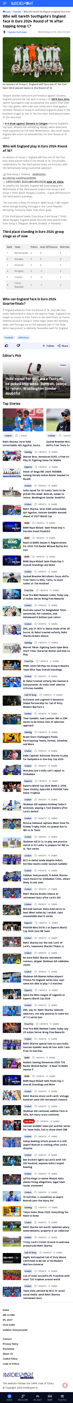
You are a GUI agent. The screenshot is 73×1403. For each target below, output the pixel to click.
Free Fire (28, 590)
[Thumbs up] (6, 345)
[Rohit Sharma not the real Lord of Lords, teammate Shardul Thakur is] (12, 942)
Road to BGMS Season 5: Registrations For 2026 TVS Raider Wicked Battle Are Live (45, 546)
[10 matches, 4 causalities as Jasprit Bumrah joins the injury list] (12, 1196)
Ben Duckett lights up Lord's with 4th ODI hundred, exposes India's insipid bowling (44, 1163)
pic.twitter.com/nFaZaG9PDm (19, 178)
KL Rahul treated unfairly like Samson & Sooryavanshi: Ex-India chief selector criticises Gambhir (45, 684)
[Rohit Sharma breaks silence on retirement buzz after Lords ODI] (12, 893)
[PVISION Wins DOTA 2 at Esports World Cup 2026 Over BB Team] (12, 927)
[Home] (22, 3)
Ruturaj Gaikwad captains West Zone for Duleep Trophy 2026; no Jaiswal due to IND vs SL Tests (46, 826)
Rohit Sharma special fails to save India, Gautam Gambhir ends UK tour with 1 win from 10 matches (46, 1047)
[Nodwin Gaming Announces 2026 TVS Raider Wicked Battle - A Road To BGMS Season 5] (12, 1063)
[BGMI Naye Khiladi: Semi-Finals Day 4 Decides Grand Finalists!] (12, 527)
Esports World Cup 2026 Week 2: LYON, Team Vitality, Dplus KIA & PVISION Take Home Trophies (45, 789)
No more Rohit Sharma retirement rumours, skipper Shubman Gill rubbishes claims (46, 961)
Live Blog (28, 1121)
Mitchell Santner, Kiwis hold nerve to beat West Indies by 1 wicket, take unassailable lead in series (44, 912)
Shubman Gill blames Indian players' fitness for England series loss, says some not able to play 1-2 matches (43, 980)
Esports (28, 467)
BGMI (26, 523)
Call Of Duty (30, 694)
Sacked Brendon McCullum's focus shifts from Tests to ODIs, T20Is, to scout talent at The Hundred (46, 580)
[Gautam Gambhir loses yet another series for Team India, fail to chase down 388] (12, 1125)
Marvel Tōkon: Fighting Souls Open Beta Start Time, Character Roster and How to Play (46, 651)
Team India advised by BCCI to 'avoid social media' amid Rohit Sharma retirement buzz (44, 1294)
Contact (7, 1339)
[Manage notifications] (65, 1385)
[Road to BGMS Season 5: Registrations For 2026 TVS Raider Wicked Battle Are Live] (12, 544)
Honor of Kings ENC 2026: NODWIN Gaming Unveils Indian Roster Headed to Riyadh (46, 475)
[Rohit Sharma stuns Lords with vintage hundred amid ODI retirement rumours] (12, 1095)
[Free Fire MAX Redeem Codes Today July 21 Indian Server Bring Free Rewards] (12, 594)
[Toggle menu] (5, 3)
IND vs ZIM (23, 1400)
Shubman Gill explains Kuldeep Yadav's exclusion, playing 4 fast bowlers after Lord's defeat (45, 808)
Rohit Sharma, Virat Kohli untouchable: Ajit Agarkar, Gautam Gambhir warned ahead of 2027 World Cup (22, 443)
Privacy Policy (10, 1343)
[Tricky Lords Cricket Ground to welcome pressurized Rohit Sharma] (12, 1241)
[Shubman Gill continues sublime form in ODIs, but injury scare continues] (12, 1110)
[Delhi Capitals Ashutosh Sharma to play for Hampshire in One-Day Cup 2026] (12, 755)
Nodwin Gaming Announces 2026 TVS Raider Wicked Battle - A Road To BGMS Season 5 (45, 1066)
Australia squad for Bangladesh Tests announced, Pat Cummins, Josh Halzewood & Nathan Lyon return (44, 613)
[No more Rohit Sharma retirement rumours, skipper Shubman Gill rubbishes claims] (12, 959)
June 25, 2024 (55, 182)
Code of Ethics (11, 1363)
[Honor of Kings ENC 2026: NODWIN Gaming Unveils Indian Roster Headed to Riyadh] (12, 473)
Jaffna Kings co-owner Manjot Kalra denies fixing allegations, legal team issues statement (44, 1182)
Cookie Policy (10, 1358)
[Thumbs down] (18, 345)
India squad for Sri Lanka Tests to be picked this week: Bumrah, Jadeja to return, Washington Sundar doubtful (35, 386)
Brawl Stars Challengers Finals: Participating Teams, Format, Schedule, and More (45, 740)
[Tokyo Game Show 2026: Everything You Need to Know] (12, 1211)
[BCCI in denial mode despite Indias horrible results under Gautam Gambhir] (12, 859)
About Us (8, 1353)
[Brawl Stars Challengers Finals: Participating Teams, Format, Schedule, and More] (12, 738)
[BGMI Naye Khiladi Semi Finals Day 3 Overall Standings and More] (12, 560)
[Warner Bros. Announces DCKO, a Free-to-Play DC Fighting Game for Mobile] (12, 456)
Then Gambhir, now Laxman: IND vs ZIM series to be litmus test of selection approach (45, 722)
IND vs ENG (9, 1315)
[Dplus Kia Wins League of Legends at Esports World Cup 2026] (12, 994)
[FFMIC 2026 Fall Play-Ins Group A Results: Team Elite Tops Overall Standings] (12, 665)
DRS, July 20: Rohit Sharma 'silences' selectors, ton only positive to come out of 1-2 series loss (46, 1013)
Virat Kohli (9, 1324)
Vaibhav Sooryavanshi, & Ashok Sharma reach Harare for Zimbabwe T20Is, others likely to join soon (46, 879)
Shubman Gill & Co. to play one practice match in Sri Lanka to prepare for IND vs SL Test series (46, 845)
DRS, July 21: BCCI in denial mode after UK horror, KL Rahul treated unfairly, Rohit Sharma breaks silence (46, 632)
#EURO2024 (39, 174)
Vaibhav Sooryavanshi (15, 1330)
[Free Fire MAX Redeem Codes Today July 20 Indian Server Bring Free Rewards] (12, 1028)
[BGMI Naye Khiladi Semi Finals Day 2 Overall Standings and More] (12, 1080)
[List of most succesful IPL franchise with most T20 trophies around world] (12, 1275)
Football (9, 337)
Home (6, 1310)
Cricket (63, 365)
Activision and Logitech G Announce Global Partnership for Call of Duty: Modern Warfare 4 (43, 703)
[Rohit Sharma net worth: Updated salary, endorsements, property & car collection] (12, 1226)
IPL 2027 (8, 1319)
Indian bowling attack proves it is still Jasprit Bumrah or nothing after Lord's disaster (45, 1144)
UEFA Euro (23, 337)
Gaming (28, 452)
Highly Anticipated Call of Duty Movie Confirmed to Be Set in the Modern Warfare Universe (44, 1261)
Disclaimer (8, 1348)
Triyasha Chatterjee (17, 32)
